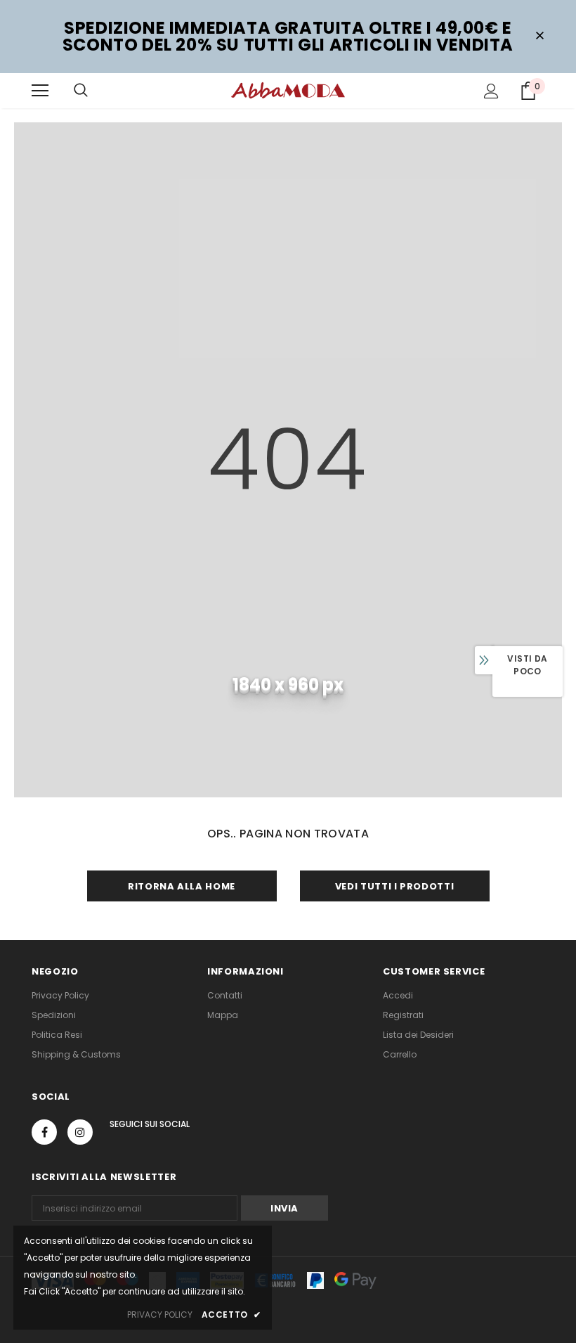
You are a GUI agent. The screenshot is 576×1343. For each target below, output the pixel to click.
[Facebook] (44, 1132)
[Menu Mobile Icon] (40, 90)
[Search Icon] (81, 91)
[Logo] (288, 90)
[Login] (491, 91)
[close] (539, 37)
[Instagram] (80, 1132)
